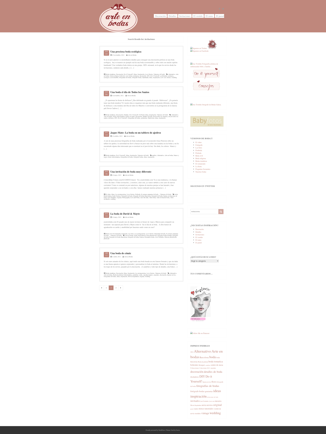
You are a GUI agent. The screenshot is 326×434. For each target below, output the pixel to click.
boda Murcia (142, 235)
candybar (135, 275)
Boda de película (118, 275)
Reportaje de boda (159, 234)
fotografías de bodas (125, 77)
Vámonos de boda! (159, 74)
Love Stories (149, 74)
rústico (169, 77)
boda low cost (124, 76)
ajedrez (154, 155)
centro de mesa (217, 365)
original (119, 197)
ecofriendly (163, 76)
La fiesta (198, 166)
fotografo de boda (126, 196)
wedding (174, 77)
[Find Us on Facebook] (219, 9)
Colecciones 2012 (204, 368)
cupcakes (156, 275)
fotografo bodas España (164, 235)
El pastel (220, 15)
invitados (195, 401)
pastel (192, 409)
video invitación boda (163, 197)
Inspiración (141, 74)
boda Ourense (116, 196)
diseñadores (194, 377)
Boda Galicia (108, 196)
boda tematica (121, 116)
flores (214, 381)
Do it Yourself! (128, 74)
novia (204, 405)
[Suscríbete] (212, 48)
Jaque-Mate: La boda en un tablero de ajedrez (135, 132)
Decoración (160, 15)
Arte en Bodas (132, 55)
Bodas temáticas (110, 74)
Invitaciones (184, 15)
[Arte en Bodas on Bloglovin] (200, 316)
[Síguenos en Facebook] (199, 51)
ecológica (170, 76)
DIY (148, 76)
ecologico (107, 77)
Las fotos (131, 234)
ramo (196, 408)
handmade (145, 77)
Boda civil (109, 234)
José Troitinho (111, 197)
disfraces (111, 118)
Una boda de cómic (120, 253)
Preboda (137, 194)
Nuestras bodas (200, 172)
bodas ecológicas (134, 76)
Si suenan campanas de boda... (150, 194)
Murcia (167, 237)
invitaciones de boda (212, 397)
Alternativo (171, 74)
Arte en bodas (108, 116)
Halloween (151, 118)
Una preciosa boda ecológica (125, 51)
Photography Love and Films (131, 197)
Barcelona (204, 357)
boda (114, 116)
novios (210, 404)
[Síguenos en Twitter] (198, 48)
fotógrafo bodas (137, 77)
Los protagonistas (120, 194)
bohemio (194, 364)
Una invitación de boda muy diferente (130, 171)
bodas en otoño (130, 116)
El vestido (198, 15)
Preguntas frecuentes (202, 169)
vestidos (198, 413)
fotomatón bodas (149, 237)
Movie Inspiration (133, 276)
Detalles (172, 15)
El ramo (209, 15)
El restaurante (117, 234)
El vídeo (108, 194)
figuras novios (171, 275)
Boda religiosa (200, 158)
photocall (106, 238)
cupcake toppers (148, 275)
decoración (143, 76)
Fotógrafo (124, 234)
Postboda (198, 150)
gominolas (144, 118)
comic (140, 275)
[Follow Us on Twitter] (223, 9)
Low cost (163, 77)
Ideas (135, 74)
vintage (205, 413)
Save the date (144, 197)
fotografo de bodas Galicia (159, 196)
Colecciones (194, 368)
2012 (191, 352)
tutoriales (209, 408)
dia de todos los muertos (160, 116)
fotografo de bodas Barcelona (142, 196)
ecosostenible (114, 77)
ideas (150, 77)
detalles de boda (147, 116)
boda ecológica (114, 76)
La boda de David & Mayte (125, 214)
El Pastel (142, 115)
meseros (218, 401)
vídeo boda (152, 197)
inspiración (156, 77)
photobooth (173, 237)
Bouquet (202, 365)
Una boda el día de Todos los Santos (129, 92)
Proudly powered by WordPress (155, 430)
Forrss (178, 430)
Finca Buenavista (151, 235)
